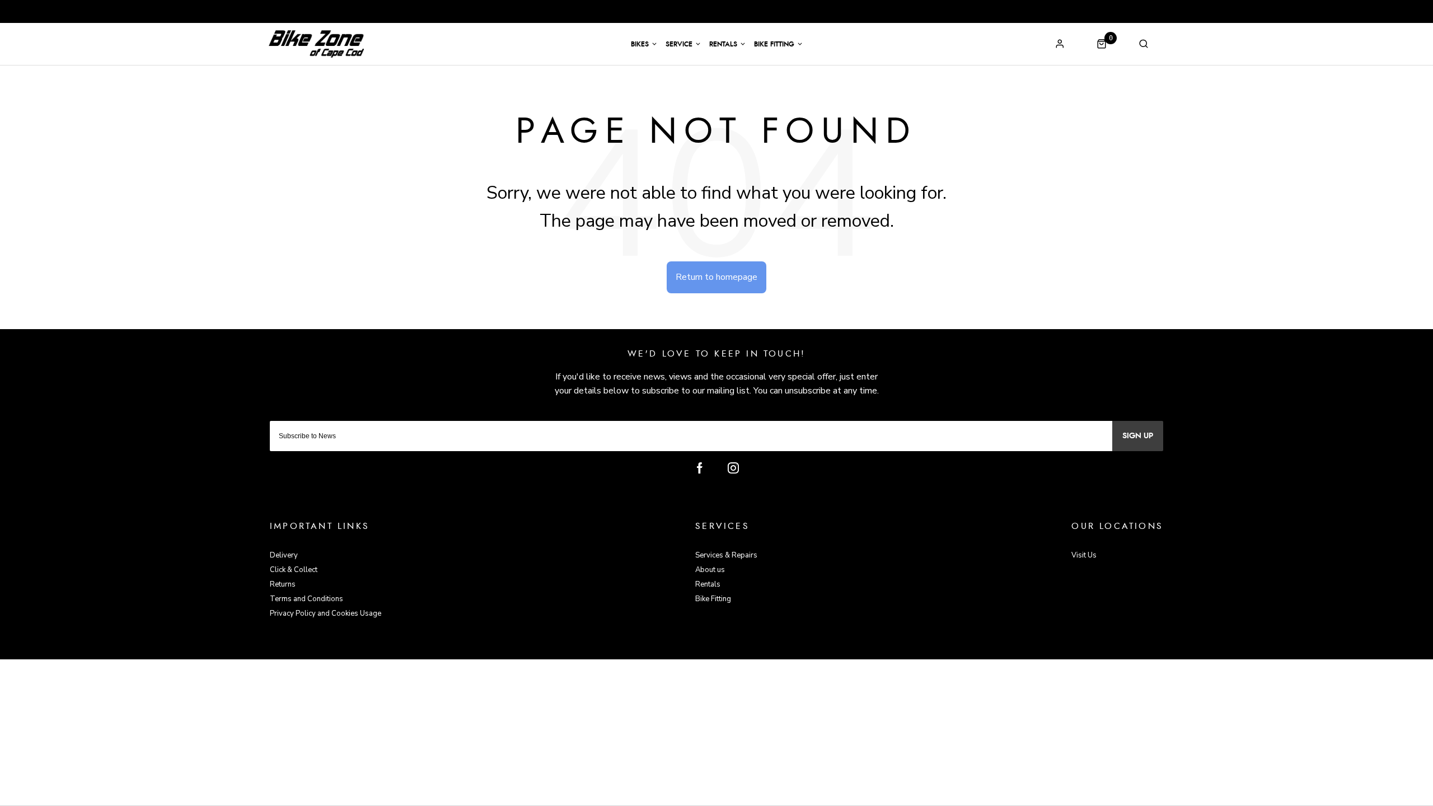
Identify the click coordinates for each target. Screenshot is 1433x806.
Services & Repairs (726, 555)
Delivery (284, 555)
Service (679, 44)
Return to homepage (716, 277)
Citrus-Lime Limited (752, 649)
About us (710, 570)
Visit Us (1084, 555)
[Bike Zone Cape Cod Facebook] (699, 468)
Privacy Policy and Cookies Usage (325, 613)
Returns (283, 584)
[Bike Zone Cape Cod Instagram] (733, 468)
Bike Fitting (774, 44)
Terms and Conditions (306, 599)
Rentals (723, 44)
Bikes (640, 44)
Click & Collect (293, 570)
